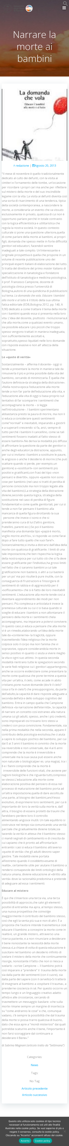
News (34, 1065)
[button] (65, 5)
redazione (22, 166)
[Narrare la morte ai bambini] (34, 124)
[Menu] (64, 8)
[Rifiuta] (64, 1131)
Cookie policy (42, 1140)
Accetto (25, 1140)
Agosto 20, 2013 (45, 166)
